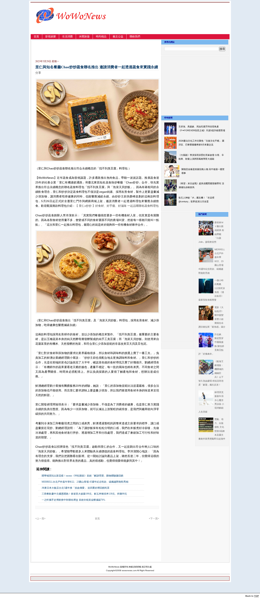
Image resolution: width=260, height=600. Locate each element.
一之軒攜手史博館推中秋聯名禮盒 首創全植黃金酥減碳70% (73, 499)
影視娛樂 (50, 36)
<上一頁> (40, 518)
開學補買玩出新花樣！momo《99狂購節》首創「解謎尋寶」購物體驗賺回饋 (82, 475)
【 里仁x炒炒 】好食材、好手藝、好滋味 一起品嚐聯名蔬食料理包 (117, 205)
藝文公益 (118, 36)
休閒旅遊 (84, 36)
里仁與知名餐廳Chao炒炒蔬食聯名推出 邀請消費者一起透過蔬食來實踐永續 (96, 67)
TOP (256, 596)
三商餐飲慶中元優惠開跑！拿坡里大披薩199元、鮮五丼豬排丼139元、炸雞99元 (84, 493)
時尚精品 (101, 36)
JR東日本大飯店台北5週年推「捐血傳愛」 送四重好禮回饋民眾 (75, 487)
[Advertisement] (185, 23)
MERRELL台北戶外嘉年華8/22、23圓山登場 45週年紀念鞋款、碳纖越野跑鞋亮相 (85, 481)
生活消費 (67, 36)
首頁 (36, 36)
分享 (38, 72)
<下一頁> (154, 518)
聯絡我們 (135, 36)
